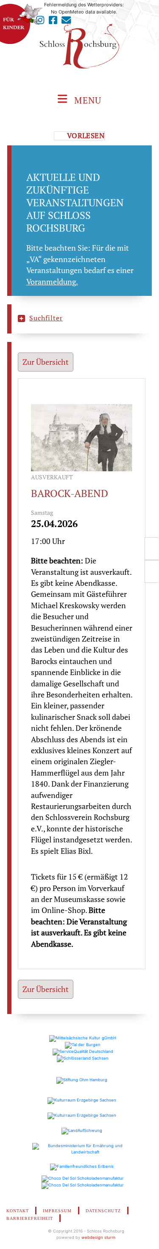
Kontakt (17, 1210)
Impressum (57, 1210)
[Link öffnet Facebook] (53, 22)
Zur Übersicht (45, 362)
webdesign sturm (98, 1237)
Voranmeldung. (52, 282)
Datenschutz (103, 1210)
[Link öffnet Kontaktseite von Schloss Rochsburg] (66, 22)
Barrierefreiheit (29, 1218)
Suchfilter (46, 317)
